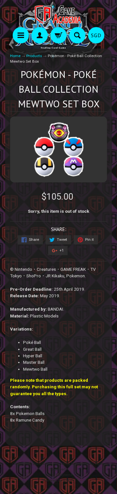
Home (15, 56)
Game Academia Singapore (64, 464)
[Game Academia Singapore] (58, 14)
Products (34, 56)
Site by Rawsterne (59, 475)
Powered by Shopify (58, 480)
